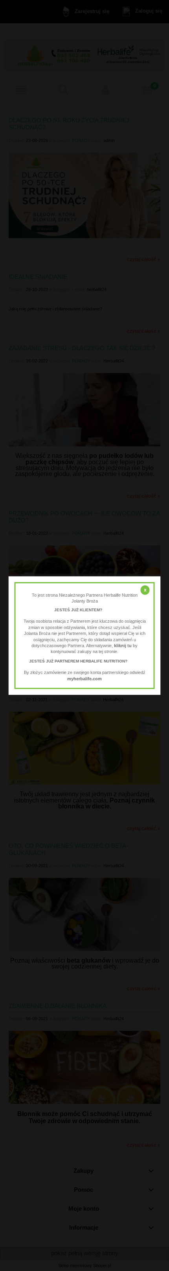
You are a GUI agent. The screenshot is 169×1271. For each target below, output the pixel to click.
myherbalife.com (84, 678)
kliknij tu (123, 645)
